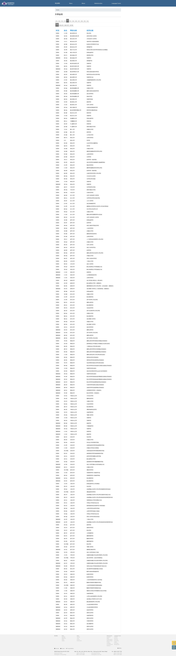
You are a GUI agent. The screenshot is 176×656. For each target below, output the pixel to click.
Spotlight (63, 637)
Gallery (63, 640)
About (83, 3)
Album (63, 639)
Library (115, 641)
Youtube (63, 648)
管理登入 (120, 648)
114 (59, 21)
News (70, 3)
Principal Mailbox (70, 648)
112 (65, 21)
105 (84, 21)
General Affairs (109, 640)
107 (79, 21)
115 (56, 21)
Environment (79, 640)
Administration (98, 3)
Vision (78, 638)
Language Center (116, 3)
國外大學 (67, 25)
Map (106, 651)
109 (73, 21)
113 (62, 21)
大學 (57, 24)
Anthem (78, 639)
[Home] (8, 3)
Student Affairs (109, 639)
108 (76, 21)
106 (82, 21)
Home (57, 10)
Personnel (116, 639)
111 (67, 20)
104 (87, 21)
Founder (78, 637)
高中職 (71, 25)
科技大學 (61, 25)
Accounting (116, 640)
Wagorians (64, 638)
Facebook (57, 648)
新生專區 (57, 3)
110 (70, 21)
